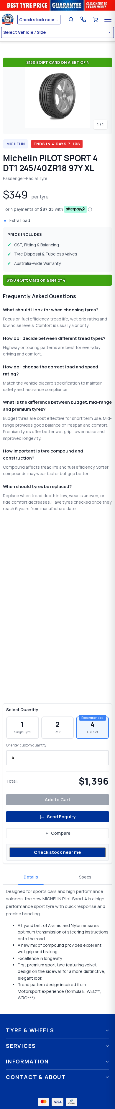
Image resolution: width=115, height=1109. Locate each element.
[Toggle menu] (108, 19)
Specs (85, 877)
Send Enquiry (61, 817)
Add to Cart (57, 799)
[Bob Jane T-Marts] (8, 19)
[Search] (71, 19)
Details (31, 877)
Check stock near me (57, 852)
